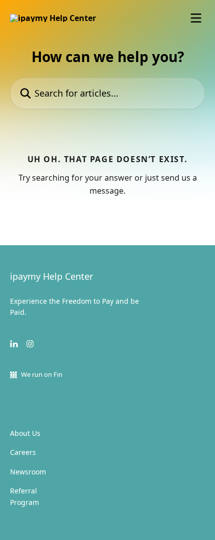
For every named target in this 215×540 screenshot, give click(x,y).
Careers (23, 452)
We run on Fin (41, 374)
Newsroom (28, 471)
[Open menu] (196, 18)
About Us (25, 433)
